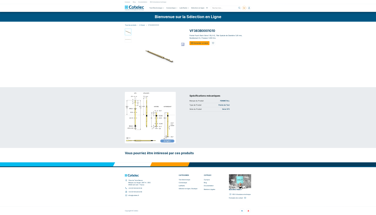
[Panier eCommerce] (244, 8)
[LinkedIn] (242, 210)
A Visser (142, 25)
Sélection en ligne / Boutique (188, 188)
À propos (207, 179)
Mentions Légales (209, 189)
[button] (135, 56)
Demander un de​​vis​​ (201, 43)
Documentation (209, 185)
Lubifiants (182, 185)
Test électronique (184, 179)
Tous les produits (130, 25)
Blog (205, 182)
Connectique (183, 182)
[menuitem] (127, 2)
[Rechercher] (239, 8)
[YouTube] (248, 210)
